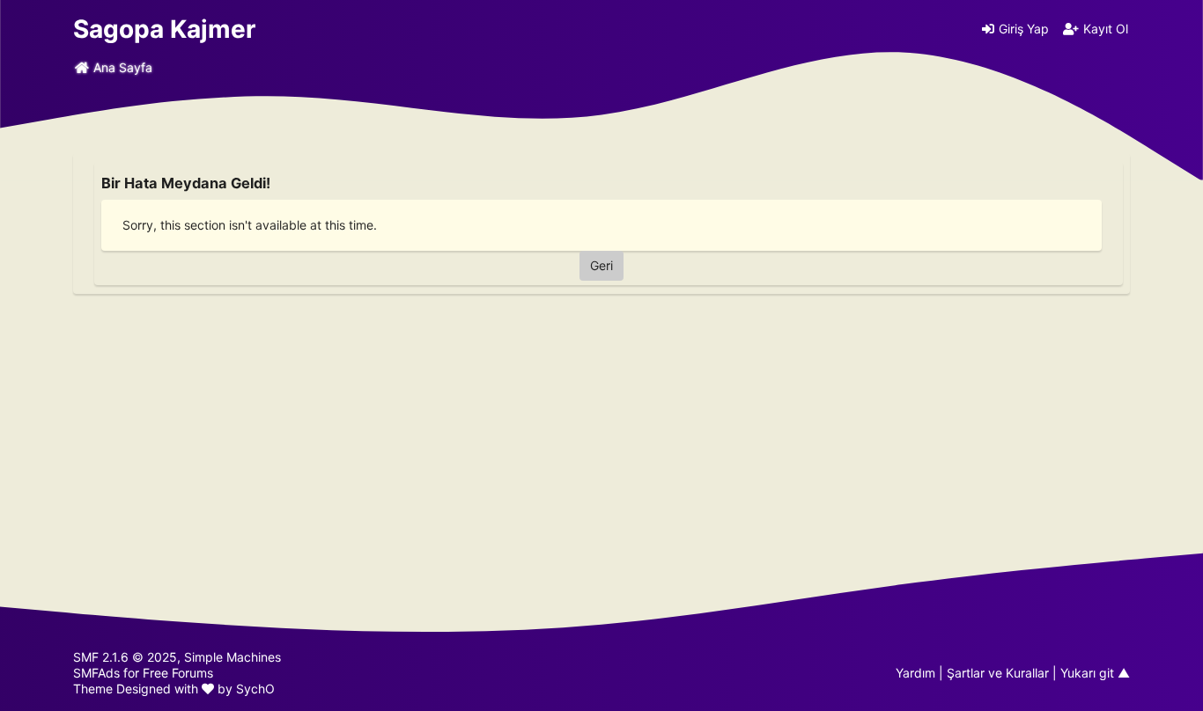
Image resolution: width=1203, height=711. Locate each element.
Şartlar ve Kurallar (998, 672)
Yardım (915, 672)
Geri (601, 265)
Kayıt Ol (1105, 28)
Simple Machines (232, 656)
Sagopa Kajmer (164, 29)
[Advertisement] (601, 422)
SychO (255, 688)
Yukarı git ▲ (1095, 672)
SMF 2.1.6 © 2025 (125, 656)
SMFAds (96, 672)
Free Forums (178, 672)
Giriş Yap (1024, 28)
